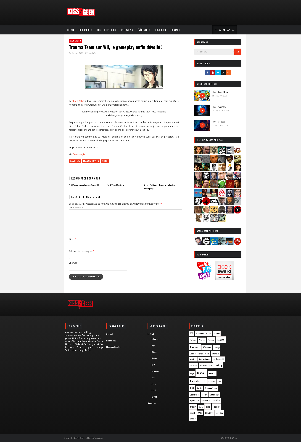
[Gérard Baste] (237, 170)
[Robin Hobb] (198, 212)
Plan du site (111, 340)
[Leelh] (214, 187)
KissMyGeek (79, 438)
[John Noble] (214, 178)
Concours (160, 29)
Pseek (153, 390)
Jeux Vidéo (75, 41)
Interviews (127, 29)
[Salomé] (206, 212)
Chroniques (85, 29)
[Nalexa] (237, 195)
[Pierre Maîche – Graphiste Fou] (198, 244)
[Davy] (214, 161)
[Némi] (198, 204)
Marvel (201, 373)
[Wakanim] (214, 221)
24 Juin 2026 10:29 (220, 110)
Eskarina (154, 339)
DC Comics (207, 347)
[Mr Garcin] (230, 195)
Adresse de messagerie (82, 251)
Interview (215, 353)
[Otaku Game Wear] (237, 244)
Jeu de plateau (204, 359)
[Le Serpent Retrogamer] (222, 244)
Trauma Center (91, 161)
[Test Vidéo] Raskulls (115, 185)
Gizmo (154, 358)
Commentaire (76, 207)
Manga (192, 373)
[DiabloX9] (222, 161)
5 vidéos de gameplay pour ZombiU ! (84, 185)
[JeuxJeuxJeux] (214, 244)
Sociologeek (194, 394)
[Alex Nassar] (206, 153)
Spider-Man (214, 394)
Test (208, 406)
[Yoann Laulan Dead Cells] (237, 178)
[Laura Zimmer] (198, 187)
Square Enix (194, 400)
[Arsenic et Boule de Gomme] (214, 153)
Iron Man (193, 359)
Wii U (200, 413)
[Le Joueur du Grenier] (206, 187)
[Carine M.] (198, 161)
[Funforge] (230, 170)
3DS (191, 333)
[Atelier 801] (222, 153)
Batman (193, 340)
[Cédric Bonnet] (206, 161)
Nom (72, 239)
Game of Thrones (196, 353)
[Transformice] (198, 221)
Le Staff (151, 334)
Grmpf (154, 396)
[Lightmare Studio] (222, 187)
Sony (204, 394)
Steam (193, 406)
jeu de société (218, 359)
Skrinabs (155, 371)
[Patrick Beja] (230, 204)
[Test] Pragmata (219, 106)
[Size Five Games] (214, 212)
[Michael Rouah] (222, 195)
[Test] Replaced (218, 121)
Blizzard (202, 340)
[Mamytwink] (237, 187)
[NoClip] (206, 204)
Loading (218, 365)
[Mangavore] (198, 195)
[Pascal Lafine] (222, 204)
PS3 (219, 381)
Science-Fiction (211, 388)
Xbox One (219, 412)
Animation (200, 333)
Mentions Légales (113, 346)
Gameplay (75, 161)
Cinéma (211, 340)
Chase (153, 351)
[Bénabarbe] (230, 153)
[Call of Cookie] (237, 153)
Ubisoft (192, 412)
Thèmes (70, 29)
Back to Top (228, 438)
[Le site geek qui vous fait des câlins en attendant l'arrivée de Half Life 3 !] (81, 16)
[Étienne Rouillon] (198, 170)
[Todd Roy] (230, 212)
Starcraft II (206, 400)
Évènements (144, 29)
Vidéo (105, 161)
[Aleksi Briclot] (198, 153)
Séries (201, 407)
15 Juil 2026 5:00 (219, 95)
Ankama (217, 333)
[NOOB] (214, 204)
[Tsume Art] (206, 221)
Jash (153, 377)
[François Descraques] (214, 170)
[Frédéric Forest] (222, 170)
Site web (73, 262)
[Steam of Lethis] (222, 212)
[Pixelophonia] (237, 204)
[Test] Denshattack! (220, 92)
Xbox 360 (209, 412)
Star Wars (216, 400)
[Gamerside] (206, 244)
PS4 (192, 388)
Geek (207, 353)
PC (204, 381)
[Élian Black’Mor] (237, 161)
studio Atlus (78, 100)
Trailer (216, 406)
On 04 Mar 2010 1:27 (78, 53)
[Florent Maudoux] (206, 170)
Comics (220, 340)
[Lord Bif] (230, 187)
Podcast (212, 381)
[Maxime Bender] (206, 195)
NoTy (153, 364)
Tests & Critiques (106, 29)
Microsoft (212, 373)
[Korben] (230, 178)
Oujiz (93, 53)
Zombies (193, 418)
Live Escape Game (206, 365)
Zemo (153, 383)
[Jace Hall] (198, 178)
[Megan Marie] (214, 195)
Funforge (216, 347)
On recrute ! (152, 403)
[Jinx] (206, 178)
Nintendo (194, 381)
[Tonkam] (237, 212)
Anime (208, 333)
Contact (175, 29)
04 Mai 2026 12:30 (220, 125)
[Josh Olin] (222, 178)
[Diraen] (230, 161)
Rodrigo (199, 388)
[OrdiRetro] (230, 244)
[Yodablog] (222, 221)
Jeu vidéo (193, 365)
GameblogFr (79, 154)
